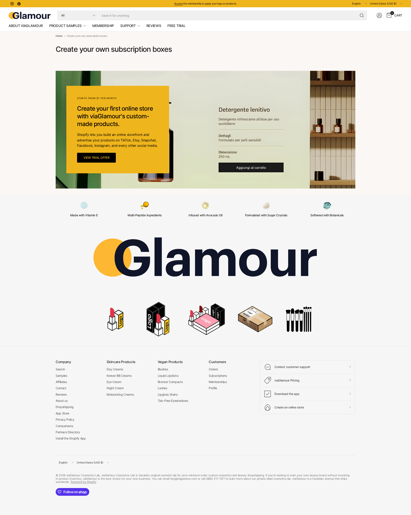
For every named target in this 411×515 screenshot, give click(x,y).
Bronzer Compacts (170, 382)
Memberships (218, 382)
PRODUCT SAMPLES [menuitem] (65, 26)
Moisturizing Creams (120, 394)
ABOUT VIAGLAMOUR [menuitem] (26, 26)
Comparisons (64, 426)
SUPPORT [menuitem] (128, 26)
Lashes (162, 388)
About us (61, 400)
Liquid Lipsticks (168, 375)
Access (178, 3)
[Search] (361, 15)
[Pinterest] (18, 3)
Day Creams (115, 369)
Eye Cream (114, 382)
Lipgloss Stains (168, 394)
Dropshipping (65, 407)
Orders (213, 369)
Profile (213, 388)
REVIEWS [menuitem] (153, 26)
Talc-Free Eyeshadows (173, 400)
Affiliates (61, 382)
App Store (62, 413)
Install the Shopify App (71, 438)
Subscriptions (218, 375)
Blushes (163, 369)
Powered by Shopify (83, 482)
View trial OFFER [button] (96, 157)
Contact (61, 388)
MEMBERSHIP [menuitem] (103, 26)
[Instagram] (12, 3)
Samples (61, 375)
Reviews (61, 394)
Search (60, 369)
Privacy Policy (65, 419)
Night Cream (115, 388)
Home (59, 36)
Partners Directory (68, 432)
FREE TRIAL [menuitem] (176, 26)
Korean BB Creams (119, 375)
